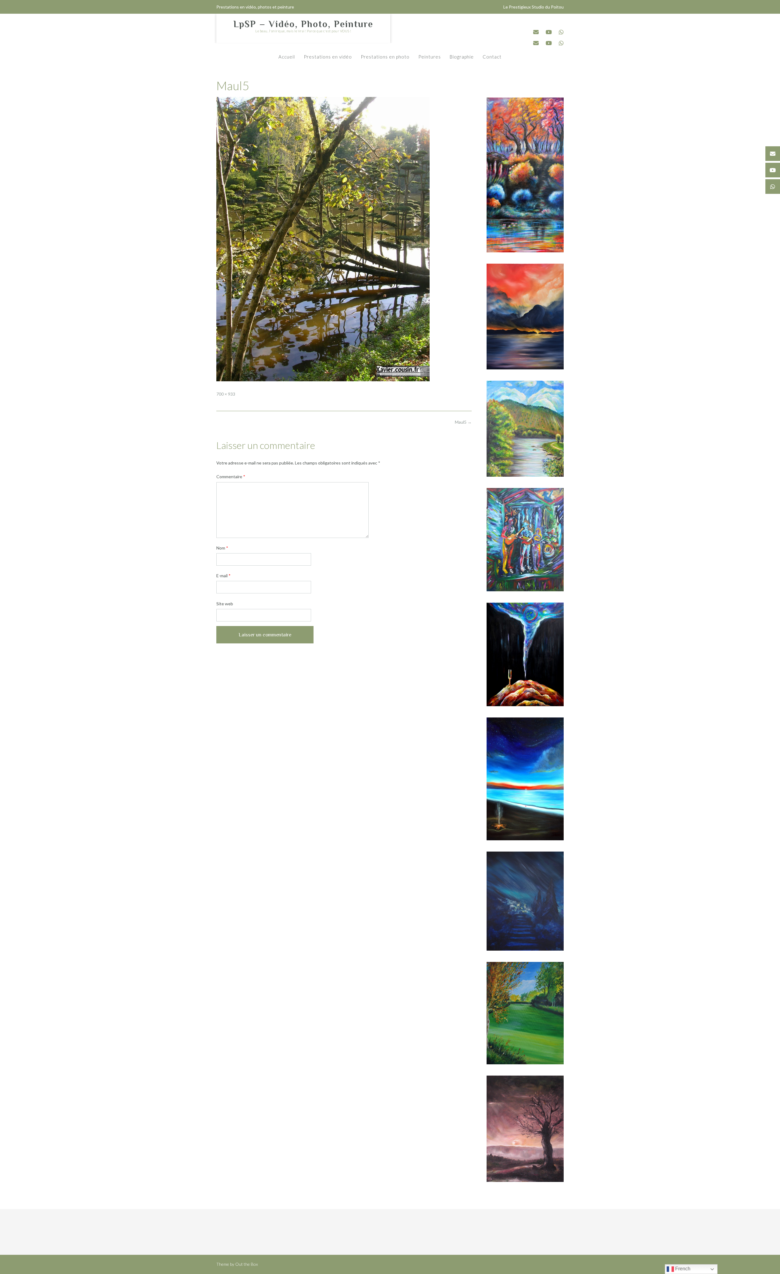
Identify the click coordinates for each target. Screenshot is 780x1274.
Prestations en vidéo (328, 56)
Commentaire (230, 476)
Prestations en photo (385, 56)
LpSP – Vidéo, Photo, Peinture (303, 24)
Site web (224, 603)
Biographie (462, 56)
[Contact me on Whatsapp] (561, 32)
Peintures (429, 56)
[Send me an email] (536, 32)
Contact (492, 56)
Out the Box (246, 1264)
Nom (222, 547)
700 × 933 (225, 394)
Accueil (286, 56)
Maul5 (463, 422)
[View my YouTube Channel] (549, 32)
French (682, 1268)
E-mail (223, 575)
